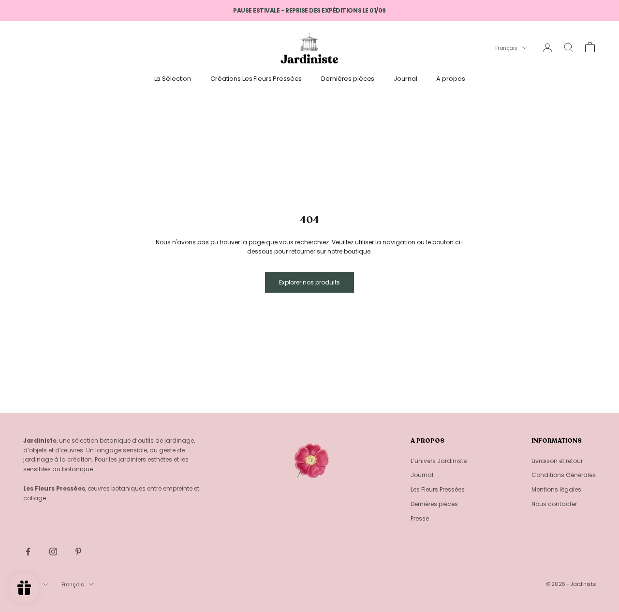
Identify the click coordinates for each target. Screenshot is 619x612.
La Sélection (172, 79)
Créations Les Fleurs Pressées (256, 79)
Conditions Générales (563, 475)
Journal (405, 79)
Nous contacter (554, 504)
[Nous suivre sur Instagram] (53, 551)
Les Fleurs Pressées (438, 489)
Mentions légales (556, 489)
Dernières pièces (347, 79)
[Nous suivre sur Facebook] (28, 551)
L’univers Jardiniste (439, 461)
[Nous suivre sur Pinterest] (78, 551)
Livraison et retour (557, 461)
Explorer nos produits (309, 282)
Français (506, 48)
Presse (420, 518)
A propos (450, 79)
